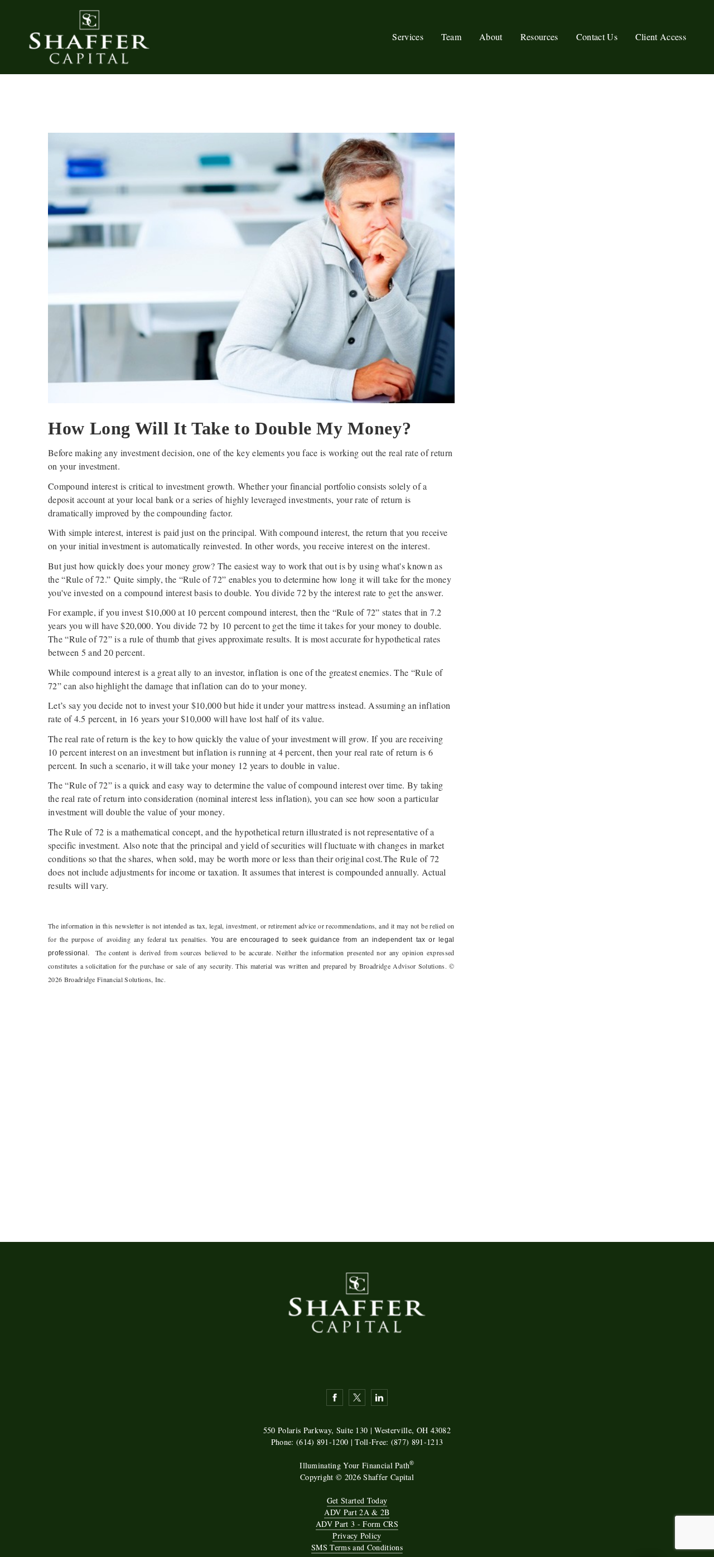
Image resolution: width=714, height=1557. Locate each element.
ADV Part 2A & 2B (356, 1512)
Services (407, 36)
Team (451, 36)
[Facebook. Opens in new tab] (334, 1397)
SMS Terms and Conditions (357, 1547)
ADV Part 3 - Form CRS (357, 1524)
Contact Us (596, 36)
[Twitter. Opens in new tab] (357, 1397)
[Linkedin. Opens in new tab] (379, 1397)
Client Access (660, 36)
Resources (539, 36)
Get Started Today (357, 1500)
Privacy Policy (356, 1535)
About (491, 36)
